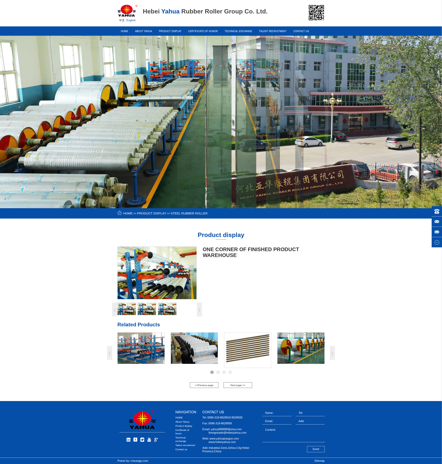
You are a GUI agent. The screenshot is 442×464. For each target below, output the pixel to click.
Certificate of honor (203, 31)
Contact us (301, 31)
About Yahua (143, 31)
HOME (128, 213)
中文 (122, 20)
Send (316, 449)
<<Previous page (204, 385)
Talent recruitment (272, 31)
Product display (170, 31)
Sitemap (319, 460)
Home (124, 31)
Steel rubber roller (189, 213)
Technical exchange (238, 31)
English (131, 20)
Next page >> (237, 385)
